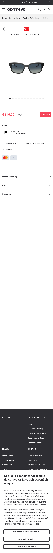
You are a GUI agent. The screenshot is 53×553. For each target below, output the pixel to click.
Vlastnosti (6, 194)
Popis (4, 185)
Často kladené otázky (36, 438)
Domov (4, 18)
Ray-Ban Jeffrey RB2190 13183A (35, 18)
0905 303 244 (40, 465)
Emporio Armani (8, 460)
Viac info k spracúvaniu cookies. (26, 524)
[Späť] (5, 30)
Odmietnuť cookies (26, 546)
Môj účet (31, 424)
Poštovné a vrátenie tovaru (38, 433)
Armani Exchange (8, 456)
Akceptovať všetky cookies (27, 531)
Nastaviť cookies (26, 539)
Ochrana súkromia (35, 443)
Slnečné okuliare (15, 18)
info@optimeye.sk (40, 469)
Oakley (4, 469)
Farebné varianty (9, 177)
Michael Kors (7, 465)
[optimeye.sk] (16, 9)
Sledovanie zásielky (35, 429)
